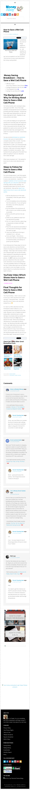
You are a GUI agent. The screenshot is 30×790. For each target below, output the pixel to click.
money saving (18, 375)
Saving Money (12, 373)
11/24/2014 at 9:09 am (14, 441)
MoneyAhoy (15, 9)
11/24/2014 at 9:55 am (17, 533)
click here (23, 722)
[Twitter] (2, 14)
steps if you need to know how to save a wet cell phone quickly (14, 190)
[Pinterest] (15, 14)
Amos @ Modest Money (16, 389)
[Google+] (7, 14)
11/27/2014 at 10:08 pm (15, 557)
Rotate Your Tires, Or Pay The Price (15, 461)
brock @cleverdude (16, 440)
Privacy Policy (7, 728)
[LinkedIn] (10, 14)
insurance (12, 375)
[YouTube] (12, 14)
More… (5, 754)
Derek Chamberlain (18, 415)
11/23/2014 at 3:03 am (14, 390)
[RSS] (18, 14)
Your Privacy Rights (8, 730)
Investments (6, 750)
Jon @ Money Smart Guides (18, 491)
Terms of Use (6, 732)
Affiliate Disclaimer (8, 734)
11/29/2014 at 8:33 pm (17, 581)
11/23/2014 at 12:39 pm (17, 416)
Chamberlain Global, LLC (10, 786)
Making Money (7, 747)
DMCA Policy (6, 739)
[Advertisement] (15, 673)
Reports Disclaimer (8, 737)
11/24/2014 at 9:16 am (14, 494)
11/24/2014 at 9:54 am (17, 471)
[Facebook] (4, 14)
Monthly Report (7, 752)
